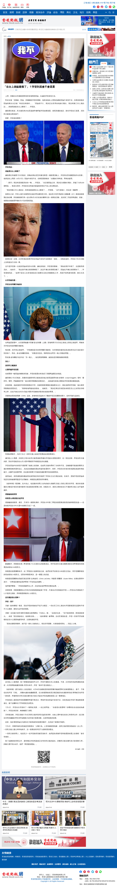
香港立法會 (53, 857)
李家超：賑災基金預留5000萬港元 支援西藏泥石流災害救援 (102, 76)
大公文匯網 (89, 857)
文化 (75, 12)
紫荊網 (4, 860)
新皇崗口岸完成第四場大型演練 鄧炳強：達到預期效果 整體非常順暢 (102, 85)
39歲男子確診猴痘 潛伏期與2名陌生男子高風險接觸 (102, 94)
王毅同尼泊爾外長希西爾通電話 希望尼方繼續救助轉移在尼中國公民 (50, 29)
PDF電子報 (104, 3)
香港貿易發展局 (27, 857)
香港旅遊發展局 (41, 857)
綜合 (55, 12)
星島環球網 (99, 857)
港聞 (12, 12)
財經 (18, 12)
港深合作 (40, 12)
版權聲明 (50, 864)
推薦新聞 (6, 772)
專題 (95, 12)
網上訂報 (73, 864)
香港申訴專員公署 (77, 857)
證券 (25, 12)
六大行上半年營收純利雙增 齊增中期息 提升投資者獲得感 (102, 103)
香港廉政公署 (64, 857)
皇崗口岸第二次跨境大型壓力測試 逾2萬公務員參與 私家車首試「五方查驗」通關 (102, 90)
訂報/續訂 (87, 3)
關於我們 (35, 864)
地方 (82, 12)
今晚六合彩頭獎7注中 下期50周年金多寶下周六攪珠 (102, 67)
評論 (49, 12)
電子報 (112, 3)
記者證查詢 (81, 864)
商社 (69, 12)
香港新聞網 (109, 857)
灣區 (62, 12)
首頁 (5, 12)
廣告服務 (95, 3)
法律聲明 (58, 864)
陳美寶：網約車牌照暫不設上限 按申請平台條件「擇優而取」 (102, 107)
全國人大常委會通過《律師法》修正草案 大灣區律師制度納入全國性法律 (102, 98)
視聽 (31, 12)
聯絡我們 (42, 864)
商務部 (17, 857)
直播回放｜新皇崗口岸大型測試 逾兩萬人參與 (102, 72)
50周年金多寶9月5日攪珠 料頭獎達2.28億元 (102, 81)
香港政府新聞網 (7, 857)
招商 (88, 12)
